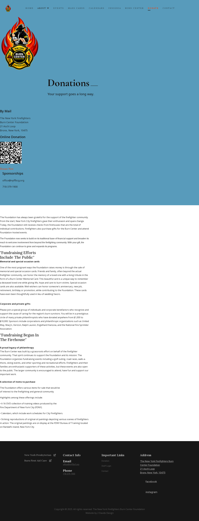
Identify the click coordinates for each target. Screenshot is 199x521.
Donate (153, 8)
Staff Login (106, 466)
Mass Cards (76, 8)
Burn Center (134, 8)
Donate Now (7, 169)
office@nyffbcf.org (71, 464)
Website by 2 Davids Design (100, 513)
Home (29, 8)
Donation (105, 461)
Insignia (114, 8)
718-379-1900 (69, 474)
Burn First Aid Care (35, 460)
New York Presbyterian (37, 455)
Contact (169, 8)
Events (58, 8)
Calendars (96, 8)
